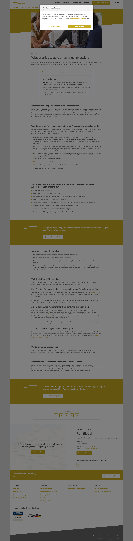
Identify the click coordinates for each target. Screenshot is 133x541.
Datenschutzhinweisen (78, 18)
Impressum (49, 20)
